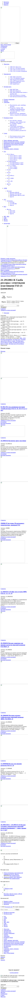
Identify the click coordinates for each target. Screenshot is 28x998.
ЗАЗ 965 (12, 202)
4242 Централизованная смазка (18, 96)
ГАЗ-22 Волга (13, 160)
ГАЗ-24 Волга (10, 175)
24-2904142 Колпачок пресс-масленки (13, 441)
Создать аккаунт (14, 972)
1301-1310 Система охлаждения (18, 71)
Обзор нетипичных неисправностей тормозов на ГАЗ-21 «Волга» (13, 873)
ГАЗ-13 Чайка (13, 167)
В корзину (3, 307)
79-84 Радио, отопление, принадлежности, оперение (17, 127)
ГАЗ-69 (9, 170)
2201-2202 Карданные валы (17, 81)
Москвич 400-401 (14, 192)
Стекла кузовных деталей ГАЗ (18, 130)
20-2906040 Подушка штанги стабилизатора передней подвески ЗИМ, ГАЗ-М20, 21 (12, 717)
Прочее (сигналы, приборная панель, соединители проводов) (18, 114)
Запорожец (10, 201)
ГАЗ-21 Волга (10, 154)
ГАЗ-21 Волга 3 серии (16, 158)
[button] (3, 538)
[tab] (15, 313)
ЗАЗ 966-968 (13, 203)
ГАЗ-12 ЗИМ (10, 178)
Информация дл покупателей (11, 902)
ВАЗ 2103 (12, 212)
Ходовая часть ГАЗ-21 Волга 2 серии (12, 341)
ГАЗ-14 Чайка (13, 168)
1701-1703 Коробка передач (17, 78)
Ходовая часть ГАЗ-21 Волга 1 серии (13, 340)
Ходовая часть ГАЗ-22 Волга (16, 343)
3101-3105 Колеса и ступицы (17, 95)
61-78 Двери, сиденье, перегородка (16, 124)
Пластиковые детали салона (17, 136)
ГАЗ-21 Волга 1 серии (16, 155)
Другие (9, 184)
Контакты (6, 904)
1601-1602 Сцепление (16, 76)
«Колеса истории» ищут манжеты (13, 877)
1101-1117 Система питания (17, 68)
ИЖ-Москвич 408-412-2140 (17, 195)
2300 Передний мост (15, 82)
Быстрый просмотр (6, 423)
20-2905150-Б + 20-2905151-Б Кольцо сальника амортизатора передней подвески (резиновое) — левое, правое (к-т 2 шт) (13, 827)
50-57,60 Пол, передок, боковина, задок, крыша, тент (18, 121)
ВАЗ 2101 (12, 210)
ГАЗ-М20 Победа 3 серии (16, 164)
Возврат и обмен (8, 901)
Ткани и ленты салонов (16, 137)
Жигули (9, 209)
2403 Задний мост (14, 84)
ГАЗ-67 (9, 172)
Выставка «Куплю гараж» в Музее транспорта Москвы (13, 894)
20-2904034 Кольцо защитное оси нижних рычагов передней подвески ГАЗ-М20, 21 (13, 644)
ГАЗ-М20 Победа (11, 161)
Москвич (9, 191)
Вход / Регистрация (9, 953)
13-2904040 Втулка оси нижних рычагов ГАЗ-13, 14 (11, 764)
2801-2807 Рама (14, 89)
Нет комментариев (15, 875)
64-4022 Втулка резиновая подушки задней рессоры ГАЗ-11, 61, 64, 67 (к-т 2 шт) (14, 408)
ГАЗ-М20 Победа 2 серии (16, 162)
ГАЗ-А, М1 (10, 181)
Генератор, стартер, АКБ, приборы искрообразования (17, 108)
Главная (3, 260)
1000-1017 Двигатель (15, 67)
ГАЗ (6, 260)
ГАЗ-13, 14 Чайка (11, 165)
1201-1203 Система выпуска (17, 69)
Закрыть (3, 957)
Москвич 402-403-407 (15, 194)
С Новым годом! (8, 888)
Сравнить (6, 951)
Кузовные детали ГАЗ (15, 129)
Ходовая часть (16, 339)
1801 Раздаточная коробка (17, 79)
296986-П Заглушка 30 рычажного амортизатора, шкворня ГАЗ (12, 524)
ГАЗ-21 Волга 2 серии (16, 157)
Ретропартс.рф (8, 906)
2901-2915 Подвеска (15, 91)
